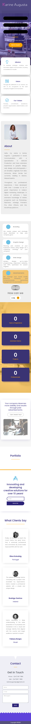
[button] (15, 24)
